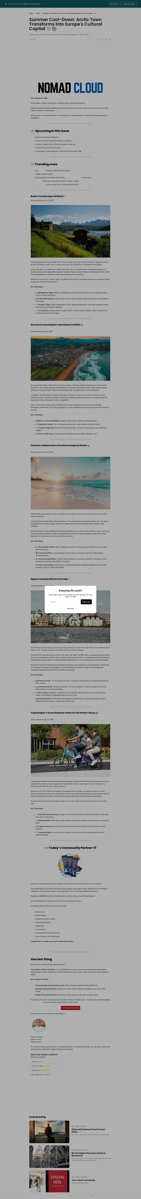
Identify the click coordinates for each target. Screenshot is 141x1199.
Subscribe (86, 602)
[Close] (93, 589)
